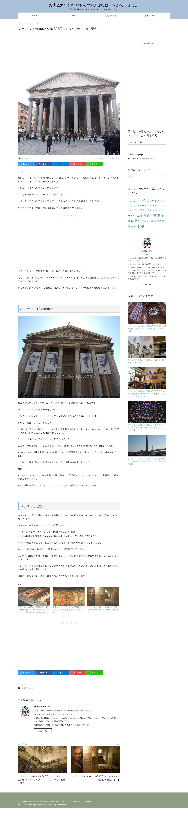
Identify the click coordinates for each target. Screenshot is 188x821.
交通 (157, 215)
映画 (144, 220)
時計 (148, 221)
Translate (149, 158)
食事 (141, 226)
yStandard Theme (25, 804)
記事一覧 (42, 730)
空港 (159, 220)
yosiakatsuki (40, 804)
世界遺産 (147, 215)
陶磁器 (134, 226)
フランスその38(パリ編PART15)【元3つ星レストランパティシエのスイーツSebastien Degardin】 (33, 609)
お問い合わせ (111, 15)
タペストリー (137, 205)
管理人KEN (25, 158)
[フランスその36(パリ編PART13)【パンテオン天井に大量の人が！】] (103, 596)
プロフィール (71, 15)
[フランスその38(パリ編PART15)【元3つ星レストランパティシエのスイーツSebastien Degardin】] (34, 596)
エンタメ (153, 200)
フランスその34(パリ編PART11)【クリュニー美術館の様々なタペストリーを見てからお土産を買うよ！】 (41, 780)
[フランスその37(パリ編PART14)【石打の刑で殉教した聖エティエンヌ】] (69, 596)
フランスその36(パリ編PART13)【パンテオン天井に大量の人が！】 (103, 608)
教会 (138, 221)
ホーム (35, 15)
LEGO (130, 201)
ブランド (144, 209)
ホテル (154, 209)
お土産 (140, 200)
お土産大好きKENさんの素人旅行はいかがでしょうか (94, 4)
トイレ (156, 205)
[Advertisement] (69, 51)
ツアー (148, 205)
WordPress (61, 804)
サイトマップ (150, 15)
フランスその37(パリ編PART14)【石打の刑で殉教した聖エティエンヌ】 (69, 609)
